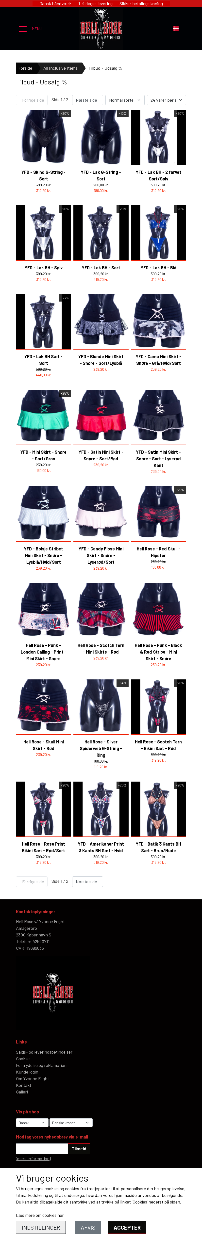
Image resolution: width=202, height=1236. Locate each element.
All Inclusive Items (60, 68)
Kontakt (23, 1085)
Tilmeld (79, 1148)
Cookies (23, 1058)
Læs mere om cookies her (40, 1215)
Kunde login (27, 1072)
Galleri (22, 1091)
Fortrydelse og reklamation (41, 1065)
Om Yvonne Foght (32, 1078)
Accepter (127, 1227)
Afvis (88, 1227)
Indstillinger (41, 1227)
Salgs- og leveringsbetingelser (44, 1052)
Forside (25, 68)
